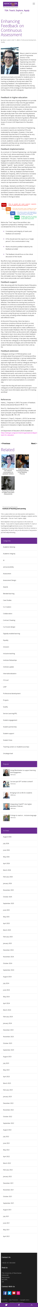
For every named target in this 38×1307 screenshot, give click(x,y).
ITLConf (5, 680)
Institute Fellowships (10, 660)
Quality (3, 42)
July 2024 (6, 983)
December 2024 (8, 950)
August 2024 (7, 977)
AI (3, 560)
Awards (5, 587)
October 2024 (7, 963)
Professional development (28, 40)
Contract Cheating (9, 620)
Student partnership (10, 727)
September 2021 (8, 1203)
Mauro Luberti (7, 40)
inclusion (6, 647)
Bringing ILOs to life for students (21, 793)
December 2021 (8, 1183)
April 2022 (6, 1156)
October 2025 (7, 897)
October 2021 (7, 1196)
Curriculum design (9, 627)
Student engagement (10, 720)
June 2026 (6, 850)
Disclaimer (4, 1300)
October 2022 (7, 1117)
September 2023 (8, 1050)
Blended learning (8, 594)
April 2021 (6, 1236)
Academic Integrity (9, 554)
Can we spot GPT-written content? (21, 782)
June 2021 (6, 1223)
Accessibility (4, 1302)
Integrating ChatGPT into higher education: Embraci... (21, 805)
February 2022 (8, 1170)
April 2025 (6, 923)
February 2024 (8, 1017)
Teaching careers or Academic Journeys (16, 747)
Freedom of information (17, 1302)
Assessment (7, 574)
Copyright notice (24, 1300)
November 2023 (8, 1037)
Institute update (8, 667)
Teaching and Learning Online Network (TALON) (15, 528)
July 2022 (6, 1137)
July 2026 (6, 843)
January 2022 (7, 1176)
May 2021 (6, 1230)
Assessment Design (9, 580)
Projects (5, 700)
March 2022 (7, 1163)
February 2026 (8, 877)
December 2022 (8, 1103)
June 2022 (6, 1143)
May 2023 (6, 1070)
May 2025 (6, 917)
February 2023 (8, 1090)
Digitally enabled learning (11, 634)
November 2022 (8, 1110)
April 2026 (6, 863)
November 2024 (8, 957)
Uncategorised (8, 753)
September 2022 (8, 1123)
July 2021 (6, 1216)
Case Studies (7, 600)
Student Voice (7, 740)
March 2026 (7, 870)
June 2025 (6, 910)
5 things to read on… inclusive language (23, 815)
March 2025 (7, 930)
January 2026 (7, 883)
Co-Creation (7, 607)
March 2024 (7, 1010)
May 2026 (6, 857)
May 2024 (6, 997)
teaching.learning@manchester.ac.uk (11, 526)
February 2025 (8, 937)
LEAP (4, 687)
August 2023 (7, 1057)
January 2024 (7, 1023)
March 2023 (7, 1083)
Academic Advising (9, 547)
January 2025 (7, 943)
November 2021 (8, 1190)
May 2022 (6, 1150)
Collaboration (7, 614)
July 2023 (6, 1063)
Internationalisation (9, 674)
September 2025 (8, 903)
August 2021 (7, 1210)
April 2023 (6, 1077)
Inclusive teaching (9, 654)
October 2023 (7, 1043)
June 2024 (6, 990)
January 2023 (7, 1097)
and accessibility (8, 567)
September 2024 (8, 970)
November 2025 (8, 890)
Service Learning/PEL (10, 713)
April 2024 (6, 1003)
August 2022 (7, 1130)
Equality (5, 640)
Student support (8, 733)
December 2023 (8, 1030)
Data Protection (13, 1300)
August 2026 (7, 837)
